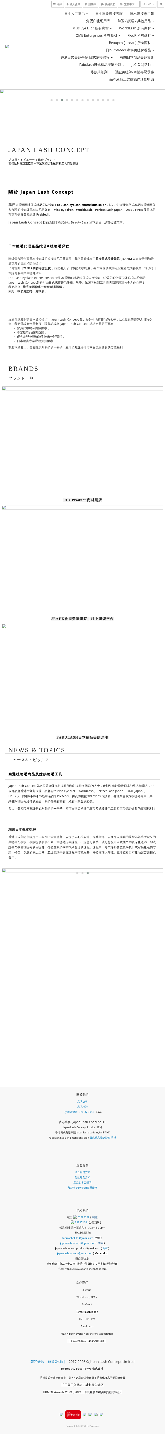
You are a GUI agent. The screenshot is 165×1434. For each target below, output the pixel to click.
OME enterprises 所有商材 (97, 35)
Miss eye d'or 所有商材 (91, 28)
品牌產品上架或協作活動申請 (131, 79)
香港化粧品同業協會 (108, 1377)
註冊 (35, 808)
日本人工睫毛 (75, 13)
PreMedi (42, 214)
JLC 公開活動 (142, 64)
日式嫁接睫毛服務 (61, 282)
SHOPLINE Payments (88, 1425)
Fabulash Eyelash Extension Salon (69, 1137)
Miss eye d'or (63, 210)
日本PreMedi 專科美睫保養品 (129, 50)
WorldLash (84, 210)
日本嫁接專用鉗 (142, 13)
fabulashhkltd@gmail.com (77, 1238)
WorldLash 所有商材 (135, 28)
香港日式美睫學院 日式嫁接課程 (85, 57)
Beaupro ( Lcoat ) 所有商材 (130, 42)
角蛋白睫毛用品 (98, 20)
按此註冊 (78, 347)
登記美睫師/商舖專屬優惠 (134, 72)
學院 (95, 1217)
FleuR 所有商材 (140, 35)
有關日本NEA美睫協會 (137, 57)
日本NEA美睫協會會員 (81, 1377)
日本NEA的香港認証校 (35, 268)
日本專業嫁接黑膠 (109, 13)
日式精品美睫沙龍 (68, 205)
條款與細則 (99, 72)
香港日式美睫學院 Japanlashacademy (77, 1132)
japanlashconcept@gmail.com (78, 1243)
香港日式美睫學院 (108, 259)
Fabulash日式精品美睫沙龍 (100, 64)
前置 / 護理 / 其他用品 (135, 20)
